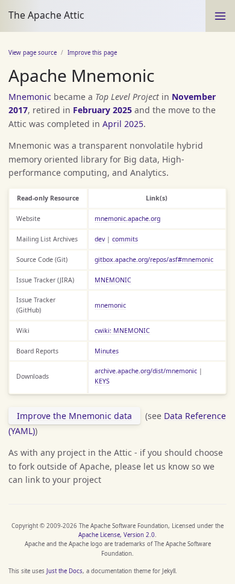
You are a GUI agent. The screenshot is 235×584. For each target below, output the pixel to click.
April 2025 (122, 123)
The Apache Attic (46, 15)
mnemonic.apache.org (127, 218)
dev (100, 239)
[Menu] (220, 16)
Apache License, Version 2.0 (116, 535)
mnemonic (110, 305)
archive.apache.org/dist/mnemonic (146, 371)
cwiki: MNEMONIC (122, 330)
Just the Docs (64, 571)
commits (125, 239)
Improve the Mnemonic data (74, 415)
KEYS (102, 381)
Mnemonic (29, 96)
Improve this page (92, 53)
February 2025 (102, 110)
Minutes (107, 351)
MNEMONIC (113, 280)
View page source (32, 53)
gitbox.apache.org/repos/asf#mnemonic (154, 259)
